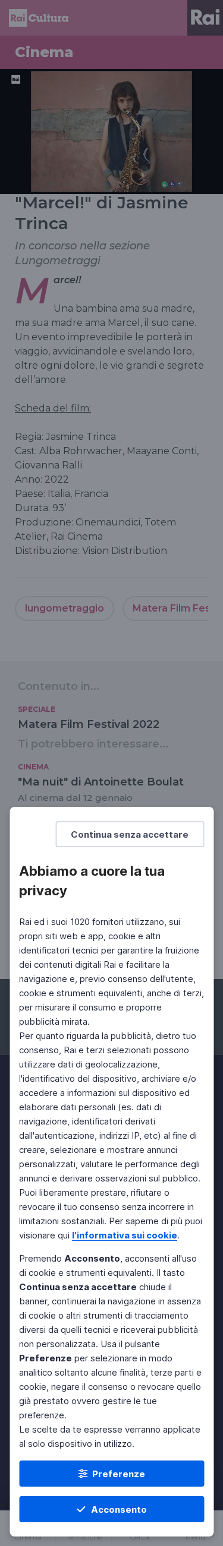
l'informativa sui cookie (124, 1235)
